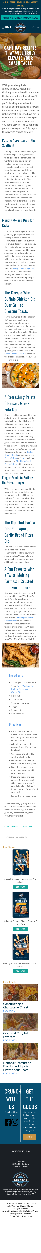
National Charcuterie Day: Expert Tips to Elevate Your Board (17, 1066)
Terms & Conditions (23, 1214)
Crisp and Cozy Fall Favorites (15, 1035)
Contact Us (20, 1162)
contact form (26, 1189)
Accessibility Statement (11, 1211)
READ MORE (9, 1010)
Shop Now (20, 886)
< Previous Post (11, 826)
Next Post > (28, 826)
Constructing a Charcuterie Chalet (15, 1005)
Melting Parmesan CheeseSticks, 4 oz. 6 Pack (20, 965)
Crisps (22, 458)
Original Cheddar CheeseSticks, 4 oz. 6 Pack (20, 880)
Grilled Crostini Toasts (14, 353)
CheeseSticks (10, 458)
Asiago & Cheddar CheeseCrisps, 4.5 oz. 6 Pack (20, 922)
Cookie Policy (15, 1216)
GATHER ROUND (18, 1151)
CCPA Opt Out (26, 1211)
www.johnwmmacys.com (23, 268)
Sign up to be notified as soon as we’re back (20, 17)
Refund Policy (27, 1216)
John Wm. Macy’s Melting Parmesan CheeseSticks (22, 689)
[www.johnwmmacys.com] (20, 28)
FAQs (28, 1151)
